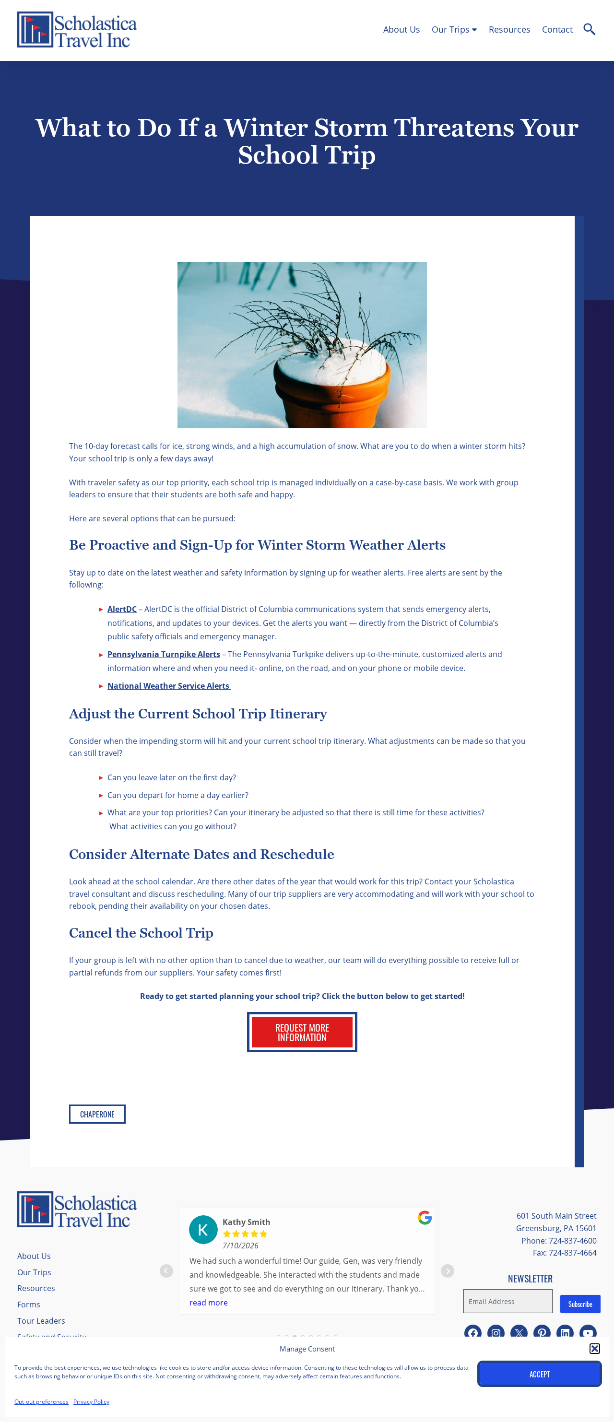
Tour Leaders (41, 1321)
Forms (28, 1304)
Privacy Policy (91, 1401)
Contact (557, 29)
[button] (595, 1348)
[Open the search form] (589, 31)
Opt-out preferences (41, 1401)
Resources (510, 29)
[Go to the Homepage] (77, 44)
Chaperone (97, 1114)
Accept (540, 1374)
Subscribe (580, 1304)
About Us (401, 29)
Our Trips (451, 29)
